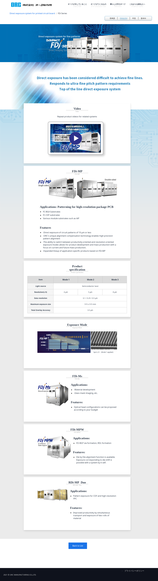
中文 (134, 18)
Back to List (77, 545)
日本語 (112, 18)
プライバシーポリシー (134, 570)
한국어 (143, 18)
